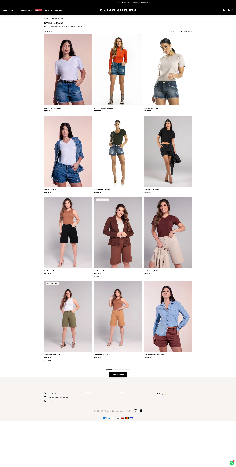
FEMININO (13, 10)
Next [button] (134, 2)
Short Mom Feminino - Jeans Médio (53, 108)
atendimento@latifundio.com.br (59, 397)
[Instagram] (135, 410)
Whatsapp (51, 401)
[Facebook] (141, 410)
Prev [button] (101, 2)
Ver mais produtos (118, 374)
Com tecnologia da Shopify (121, 411)
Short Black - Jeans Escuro (151, 189)
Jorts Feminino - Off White (151, 271)
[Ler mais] (225, 10)
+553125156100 (53, 393)
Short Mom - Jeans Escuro (151, 108)
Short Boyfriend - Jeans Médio (102, 189)
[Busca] (229, 10)
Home (46, 18)
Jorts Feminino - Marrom (100, 271)
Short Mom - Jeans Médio (51, 189)
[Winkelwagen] (232, 10)
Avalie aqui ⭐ (161, 394)
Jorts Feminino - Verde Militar (52, 354)
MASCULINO (25, 10)
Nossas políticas (86, 393)
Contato (121, 393)
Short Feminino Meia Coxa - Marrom (154, 354)
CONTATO (48, 10)
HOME (5, 10)
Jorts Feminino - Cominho (101, 354)
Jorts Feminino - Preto (50, 271)
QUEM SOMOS (60, 10)
